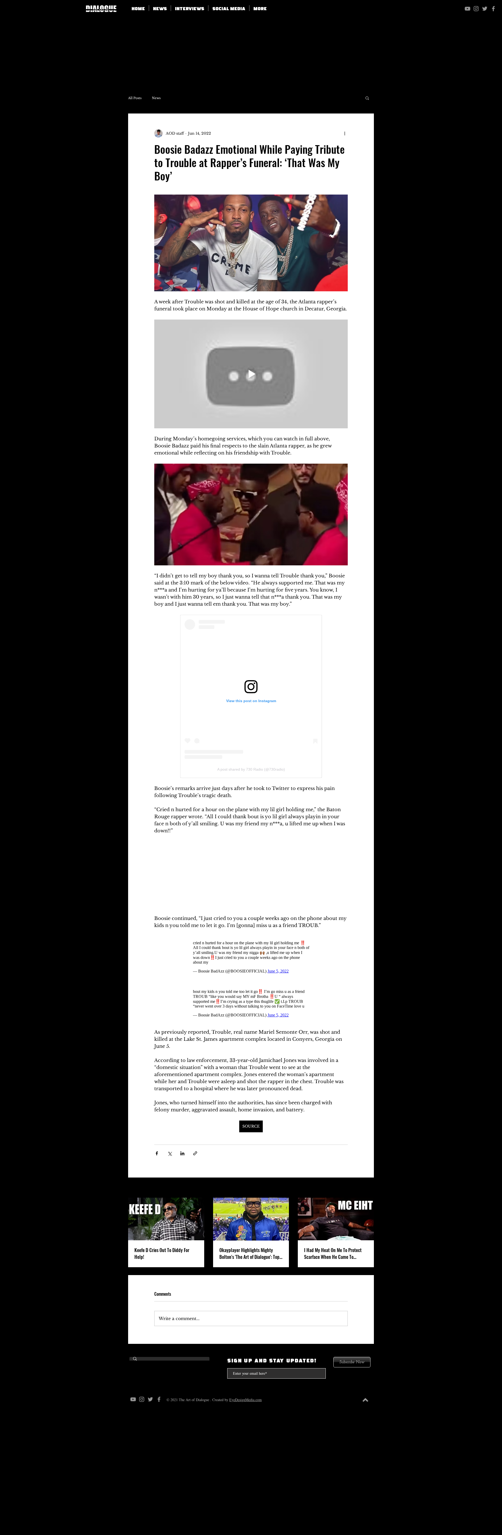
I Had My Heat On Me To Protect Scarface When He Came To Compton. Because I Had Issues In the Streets (335, 1253)
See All (367, 1188)
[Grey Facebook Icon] (493, 8)
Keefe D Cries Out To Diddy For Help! (161, 1253)
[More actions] (344, 133)
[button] (228, 8)
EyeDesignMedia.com (245, 1399)
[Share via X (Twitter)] (169, 1153)
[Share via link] (195, 1153)
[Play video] (251, 374)
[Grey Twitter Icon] (484, 8)
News (156, 98)
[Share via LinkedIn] (182, 1153)
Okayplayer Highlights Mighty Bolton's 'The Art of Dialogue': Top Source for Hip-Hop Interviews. (249, 1253)
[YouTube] (467, 8)
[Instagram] (476, 8)
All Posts (134, 98)
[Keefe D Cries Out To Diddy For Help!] (166, 1219)
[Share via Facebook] (156, 1153)
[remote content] (251, 696)
